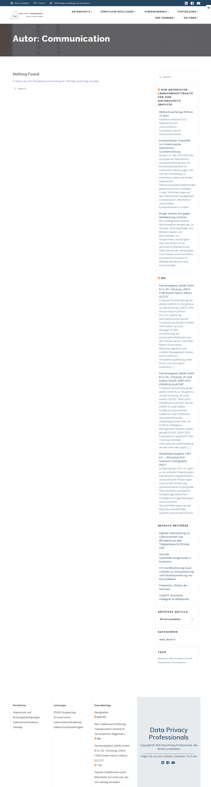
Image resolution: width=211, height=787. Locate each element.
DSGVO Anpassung (65, 712)
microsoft (188, 658)
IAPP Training (164, 18)
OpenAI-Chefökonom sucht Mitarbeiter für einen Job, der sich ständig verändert (111, 777)
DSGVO (171, 658)
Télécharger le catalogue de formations (72, 3)
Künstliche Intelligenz (117, 11)
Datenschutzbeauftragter (68, 727)
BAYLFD (101, 717)
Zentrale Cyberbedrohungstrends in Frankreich (175, 558)
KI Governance (62, 717)
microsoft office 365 (166, 662)
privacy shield (180, 662)
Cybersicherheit (155, 11)
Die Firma (190, 18)
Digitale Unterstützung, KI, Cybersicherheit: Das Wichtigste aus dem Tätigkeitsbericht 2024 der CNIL (174, 540)
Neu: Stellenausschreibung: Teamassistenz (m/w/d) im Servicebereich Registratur (110, 729)
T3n (99, 765)
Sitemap (17, 727)
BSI (163, 278)
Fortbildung (187, 11)
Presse (41, 3)
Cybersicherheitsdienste (68, 722)
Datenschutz (81, 11)
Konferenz (179, 658)
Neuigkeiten (101, 712)
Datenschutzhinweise (25, 722)
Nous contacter (22, 3)
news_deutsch (167, 639)
